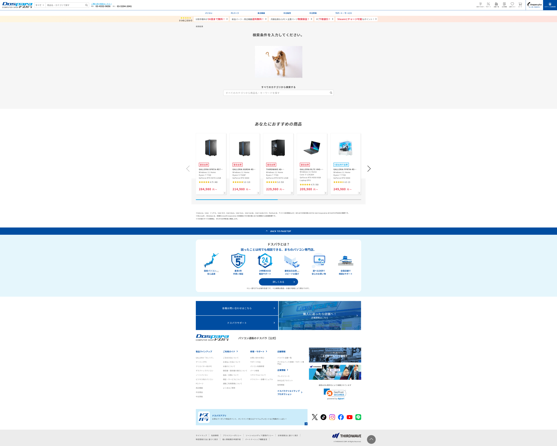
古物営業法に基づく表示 (288, 435)
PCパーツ (199, 383)
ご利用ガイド (229, 351)
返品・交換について (231, 375)
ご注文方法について (231, 357)
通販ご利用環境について (232, 383)
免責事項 (215, 435)
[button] (369, 168)
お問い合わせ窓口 (257, 357)
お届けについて (229, 366)
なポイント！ (355, 19)
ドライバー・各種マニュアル (261, 379)
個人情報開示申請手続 (231, 439)
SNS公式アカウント (285, 380)
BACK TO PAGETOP (280, 231)
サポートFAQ (255, 362)
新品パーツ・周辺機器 (248, 19)
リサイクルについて (258, 375)
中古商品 (199, 392)
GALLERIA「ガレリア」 (205, 357)
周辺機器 (199, 388)
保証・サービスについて (232, 379)
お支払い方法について (231, 362)
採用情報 (280, 385)
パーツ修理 (254, 370)
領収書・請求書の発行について (235, 370)
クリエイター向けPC (204, 366)
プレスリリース (283, 376)
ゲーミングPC (201, 362)
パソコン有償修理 (257, 366)
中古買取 (199, 396)
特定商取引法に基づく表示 (207, 439)
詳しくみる (278, 281)
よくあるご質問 (229, 388)
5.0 (246, 182)
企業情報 (281, 370)
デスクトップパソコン (204, 370)
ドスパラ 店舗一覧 (284, 357)
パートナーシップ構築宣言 (256, 439)
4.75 (213, 182)
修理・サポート (257, 351)
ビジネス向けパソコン (204, 379)
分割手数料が (210, 19)
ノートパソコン (202, 375)
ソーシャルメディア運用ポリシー (259, 435)
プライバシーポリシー (232, 435)
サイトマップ (201, 435)
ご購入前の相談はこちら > (101, 4)
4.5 (347, 182)
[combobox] (67, 5)
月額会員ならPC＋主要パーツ (290, 19)
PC (323, 19)
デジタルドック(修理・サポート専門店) (290, 363)
